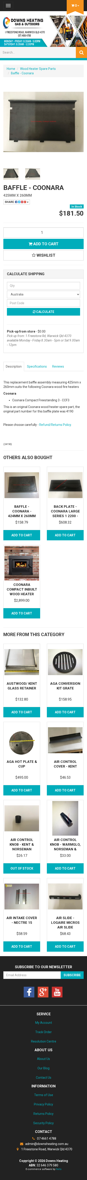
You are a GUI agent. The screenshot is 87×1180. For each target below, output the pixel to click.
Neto (59, 1169)
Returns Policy (43, 1113)
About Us (43, 1059)
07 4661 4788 (46, 1138)
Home (11, 69)
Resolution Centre (43, 1041)
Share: (10, 202)
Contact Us (43, 1077)
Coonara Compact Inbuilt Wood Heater (22, 589)
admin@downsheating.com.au (46, 1144)
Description (14, 366)
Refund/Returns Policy (55, 425)
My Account (43, 1022)
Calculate (44, 312)
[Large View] (11, 174)
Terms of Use (43, 1095)
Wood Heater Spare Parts (38, 69)
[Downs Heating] (43, 30)
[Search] (81, 52)
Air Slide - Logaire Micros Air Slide (65, 922)
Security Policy (43, 1123)
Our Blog (43, 1068)
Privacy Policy (43, 1104)
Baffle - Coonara (22, 73)
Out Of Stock (21, 868)
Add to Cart (45, 243)
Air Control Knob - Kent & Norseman (22, 844)
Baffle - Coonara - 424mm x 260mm (22, 511)
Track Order (43, 1032)
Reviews (58, 366)
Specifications (37, 366)
